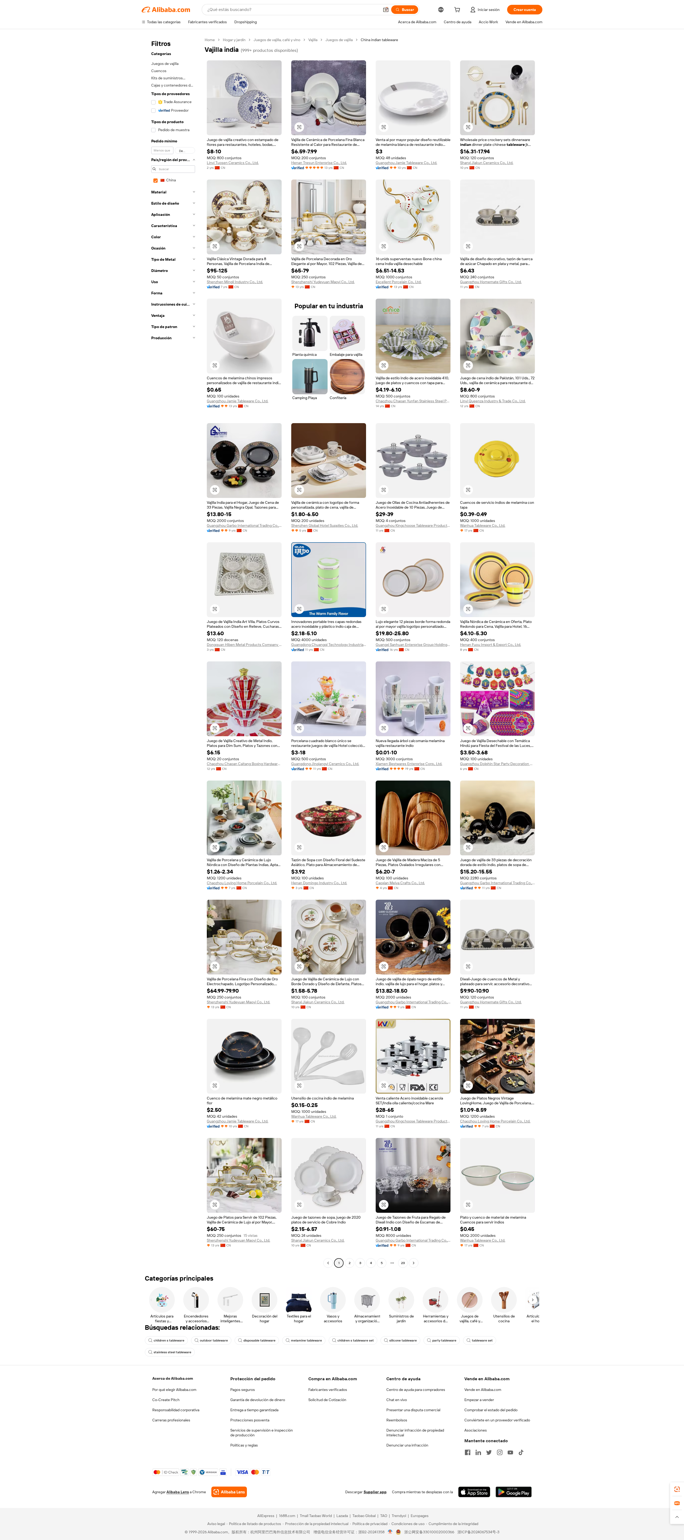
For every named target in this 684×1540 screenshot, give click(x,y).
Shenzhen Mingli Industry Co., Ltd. (235, 282)
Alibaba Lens (177, 1492)
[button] (386, 9)
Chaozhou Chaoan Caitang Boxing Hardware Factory (244, 764)
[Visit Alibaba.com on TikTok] (521, 1452)
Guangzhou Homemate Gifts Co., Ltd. (491, 282)
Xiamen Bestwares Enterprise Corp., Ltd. (409, 764)
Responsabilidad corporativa (175, 1410)
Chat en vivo (396, 1400)
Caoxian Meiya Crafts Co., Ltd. (400, 883)
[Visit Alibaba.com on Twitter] (489, 1452)
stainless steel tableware (172, 1352)
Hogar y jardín (234, 40)
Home (210, 40)
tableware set (482, 1340)
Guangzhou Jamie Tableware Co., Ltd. (406, 163)
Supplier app (375, 1492)
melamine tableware (306, 1340)
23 (403, 1263)
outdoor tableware (214, 1340)
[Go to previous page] (328, 1263)
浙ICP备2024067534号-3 (478, 1532)
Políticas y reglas (244, 1445)
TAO (383, 1516)
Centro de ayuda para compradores (415, 1389)
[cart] (458, 10)
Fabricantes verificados (327, 1389)
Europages (420, 1516)
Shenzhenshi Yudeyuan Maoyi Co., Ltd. (323, 282)
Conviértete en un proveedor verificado (497, 1420)
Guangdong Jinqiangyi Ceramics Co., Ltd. (325, 764)
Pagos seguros (242, 1389)
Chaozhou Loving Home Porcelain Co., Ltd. (242, 883)
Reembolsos (396, 1420)
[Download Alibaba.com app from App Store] (474, 1492)
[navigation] (171, 652)
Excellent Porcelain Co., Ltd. (398, 282)
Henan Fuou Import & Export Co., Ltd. (490, 644)
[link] (677, 1489)
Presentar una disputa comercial (413, 1410)
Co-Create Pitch (166, 1400)
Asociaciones (475, 1430)
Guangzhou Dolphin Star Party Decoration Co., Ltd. (497, 764)
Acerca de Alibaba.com (172, 1378)
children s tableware (169, 1340)
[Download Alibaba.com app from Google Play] (514, 1492)
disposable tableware (259, 1340)
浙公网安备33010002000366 (429, 1532)
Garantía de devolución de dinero (257, 1400)
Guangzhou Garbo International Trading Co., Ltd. (244, 525)
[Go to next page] (413, 1263)
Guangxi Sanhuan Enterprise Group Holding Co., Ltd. (413, 644)
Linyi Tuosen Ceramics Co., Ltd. (233, 163)
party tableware (444, 1340)
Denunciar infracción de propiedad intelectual (415, 1432)
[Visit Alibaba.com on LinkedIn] (478, 1452)
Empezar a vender (479, 1400)
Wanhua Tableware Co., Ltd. (482, 525)
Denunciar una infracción (407, 1445)
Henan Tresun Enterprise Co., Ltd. (319, 163)
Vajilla (312, 40)
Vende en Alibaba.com (482, 1389)
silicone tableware (403, 1340)
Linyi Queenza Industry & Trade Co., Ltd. (493, 401)
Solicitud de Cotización (327, 1400)
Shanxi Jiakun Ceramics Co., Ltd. (486, 163)
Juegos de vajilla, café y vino (277, 40)
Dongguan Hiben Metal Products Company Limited (244, 644)
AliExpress (265, 1516)
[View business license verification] (390, 1532)
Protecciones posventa (249, 1420)
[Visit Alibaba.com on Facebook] (467, 1452)
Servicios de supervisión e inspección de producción (261, 1432)
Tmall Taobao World (316, 1516)
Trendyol (399, 1516)
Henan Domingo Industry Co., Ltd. (319, 883)
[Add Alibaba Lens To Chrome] (229, 1492)
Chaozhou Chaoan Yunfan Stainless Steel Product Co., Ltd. (413, 401)
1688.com (287, 1516)
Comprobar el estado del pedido (491, 1410)
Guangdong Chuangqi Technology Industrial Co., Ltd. (328, 644)
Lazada (342, 1516)
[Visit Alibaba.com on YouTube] (510, 1452)
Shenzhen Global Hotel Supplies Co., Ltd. (324, 525)
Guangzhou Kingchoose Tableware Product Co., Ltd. (413, 525)
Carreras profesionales (171, 1420)
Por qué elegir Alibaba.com (174, 1389)
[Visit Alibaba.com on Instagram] (499, 1452)
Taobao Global (364, 1516)
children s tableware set (355, 1340)
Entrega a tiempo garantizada (254, 1410)
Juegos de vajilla (339, 40)
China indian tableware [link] (379, 40)
